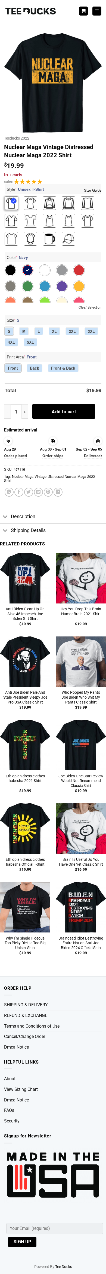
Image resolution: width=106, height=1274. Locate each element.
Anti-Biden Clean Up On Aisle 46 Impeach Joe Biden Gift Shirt (25, 614)
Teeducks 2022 (16, 138)
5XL (30, 342)
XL (54, 331)
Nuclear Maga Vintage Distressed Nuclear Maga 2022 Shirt (49, 478)
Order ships (52, 455)
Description (23, 516)
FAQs (9, 1110)
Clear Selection (90, 307)
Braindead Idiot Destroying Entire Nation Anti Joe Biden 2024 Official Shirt (80, 943)
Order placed (15, 455)
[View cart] (83, 11)
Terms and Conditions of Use (32, 1026)
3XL (91, 331)
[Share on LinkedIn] (58, 492)
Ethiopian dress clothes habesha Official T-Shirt (25, 862)
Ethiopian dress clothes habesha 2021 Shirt (25, 778)
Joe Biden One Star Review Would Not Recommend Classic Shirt (80, 781)
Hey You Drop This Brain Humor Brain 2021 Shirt (81, 611)
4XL (11, 342)
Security (12, 1121)
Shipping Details (28, 530)
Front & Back (63, 368)
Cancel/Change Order (24, 1036)
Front (13, 368)
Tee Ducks (63, 1266)
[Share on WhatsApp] (9, 492)
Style (25, 189)
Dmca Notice (16, 1047)
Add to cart (64, 411)
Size (13, 320)
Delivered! (93, 455)
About (9, 1078)
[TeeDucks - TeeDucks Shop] (31, 11)
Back (34, 368)
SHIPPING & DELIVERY (26, 1004)
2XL (72, 331)
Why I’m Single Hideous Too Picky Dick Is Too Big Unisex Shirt (25, 943)
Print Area (22, 357)
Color (17, 257)
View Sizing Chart (21, 1089)
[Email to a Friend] (38, 492)
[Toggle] (5, 517)
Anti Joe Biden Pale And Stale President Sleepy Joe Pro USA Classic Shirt (25, 697)
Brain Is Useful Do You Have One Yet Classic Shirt (81, 862)
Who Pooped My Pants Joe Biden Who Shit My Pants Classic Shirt (81, 697)
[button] (96, 11)
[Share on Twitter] (28, 492)
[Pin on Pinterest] (48, 492)
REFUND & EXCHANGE (25, 1015)
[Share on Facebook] (18, 492)
